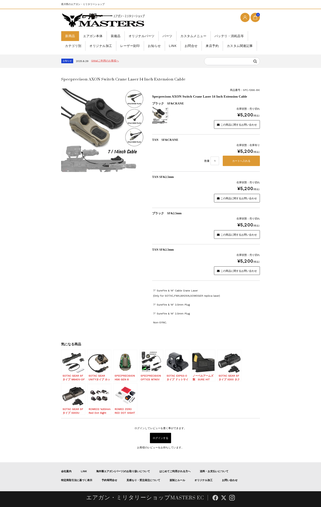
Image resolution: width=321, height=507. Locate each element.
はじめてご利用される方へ (175, 471)
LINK (172, 46)
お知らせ (154, 46)
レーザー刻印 (130, 46)
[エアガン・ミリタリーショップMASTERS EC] (104, 20)
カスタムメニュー (193, 36)
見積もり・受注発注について (143, 480)
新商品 (70, 36)
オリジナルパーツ (142, 36)
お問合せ (191, 46)
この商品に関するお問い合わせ (239, 124)
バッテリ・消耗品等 (229, 36)
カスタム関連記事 (240, 46)
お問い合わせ (230, 480)
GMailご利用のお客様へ (105, 60)
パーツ (167, 36)
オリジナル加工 (100, 46)
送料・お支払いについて (214, 471)
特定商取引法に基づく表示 (76, 480)
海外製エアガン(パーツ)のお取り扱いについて (123, 471)
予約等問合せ (109, 480)
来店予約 (212, 46)
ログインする (160, 438)
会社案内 (66, 471)
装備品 (116, 36)
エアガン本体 (93, 36)
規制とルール (177, 480)
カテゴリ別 (73, 46)
